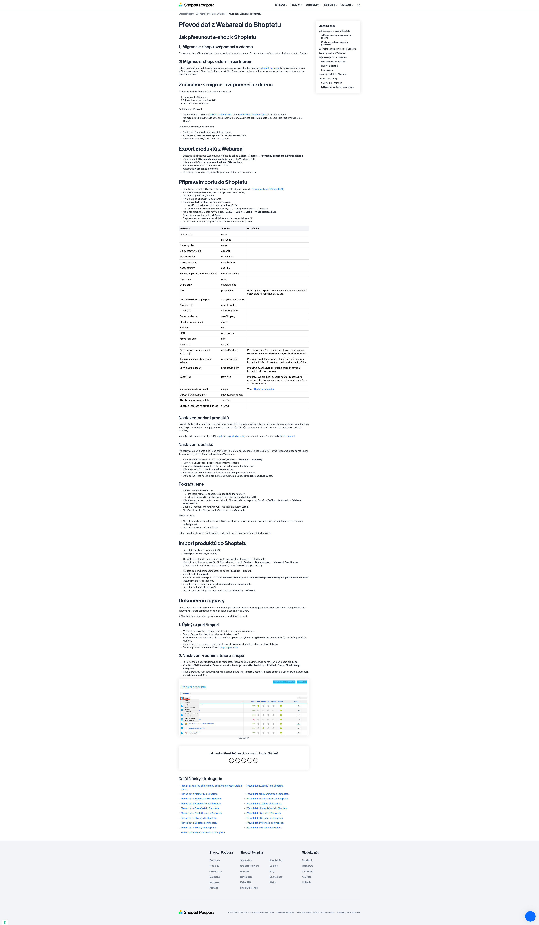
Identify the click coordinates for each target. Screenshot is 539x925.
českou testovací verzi (221, 114)
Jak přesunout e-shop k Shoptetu (334, 31)
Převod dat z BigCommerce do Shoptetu (267, 793)
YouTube (306, 876)
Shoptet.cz (246, 860)
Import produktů (229, 647)
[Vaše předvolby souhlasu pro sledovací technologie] (5, 922)
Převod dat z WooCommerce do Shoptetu (203, 832)
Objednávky (312, 5)
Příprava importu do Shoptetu (333, 57)
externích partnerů (269, 68)
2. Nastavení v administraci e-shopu (337, 87)
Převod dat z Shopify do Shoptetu (198, 818)
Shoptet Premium (249, 865)
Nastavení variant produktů (333, 61)
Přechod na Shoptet (216, 14)
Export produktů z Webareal (332, 53)
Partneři (244, 871)
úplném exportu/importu (231, 436)
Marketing (329, 5)
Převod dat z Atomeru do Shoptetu (199, 793)
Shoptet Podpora (186, 14)
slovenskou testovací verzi (253, 114)
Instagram (307, 865)
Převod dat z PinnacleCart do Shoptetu (266, 808)
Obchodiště (276, 876)
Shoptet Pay (276, 860)
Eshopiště (245, 882)
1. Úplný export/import (331, 83)
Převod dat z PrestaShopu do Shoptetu (201, 813)
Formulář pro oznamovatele (348, 912)
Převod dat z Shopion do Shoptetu (264, 818)
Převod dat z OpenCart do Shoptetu (200, 808)
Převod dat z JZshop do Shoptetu (264, 803)
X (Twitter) (307, 871)
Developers (246, 876)
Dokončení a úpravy (328, 78)
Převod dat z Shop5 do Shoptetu (263, 813)
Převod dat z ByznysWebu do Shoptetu (201, 798)
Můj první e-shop (249, 887)
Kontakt (213, 887)
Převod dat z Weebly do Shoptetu (198, 827)
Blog (272, 871)
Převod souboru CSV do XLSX (268, 189)
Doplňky (274, 865)
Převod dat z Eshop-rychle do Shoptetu (267, 798)
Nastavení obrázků (329, 66)
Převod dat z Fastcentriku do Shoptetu (201, 803)
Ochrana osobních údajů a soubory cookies (315, 912)
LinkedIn (306, 882)
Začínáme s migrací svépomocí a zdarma (337, 49)
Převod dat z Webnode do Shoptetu (265, 822)
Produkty (295, 5)
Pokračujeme (327, 70)
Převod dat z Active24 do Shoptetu (264, 785)
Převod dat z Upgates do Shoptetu (199, 822)
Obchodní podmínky (285, 912)
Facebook (307, 860)
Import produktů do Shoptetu (332, 74)
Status (273, 882)
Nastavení (345, 5)
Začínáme (280, 5)
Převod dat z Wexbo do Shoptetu (263, 827)
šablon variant (287, 436)
